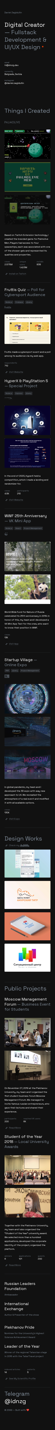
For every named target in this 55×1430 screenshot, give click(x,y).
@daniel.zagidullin (14, 83)
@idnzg (15, 1401)
